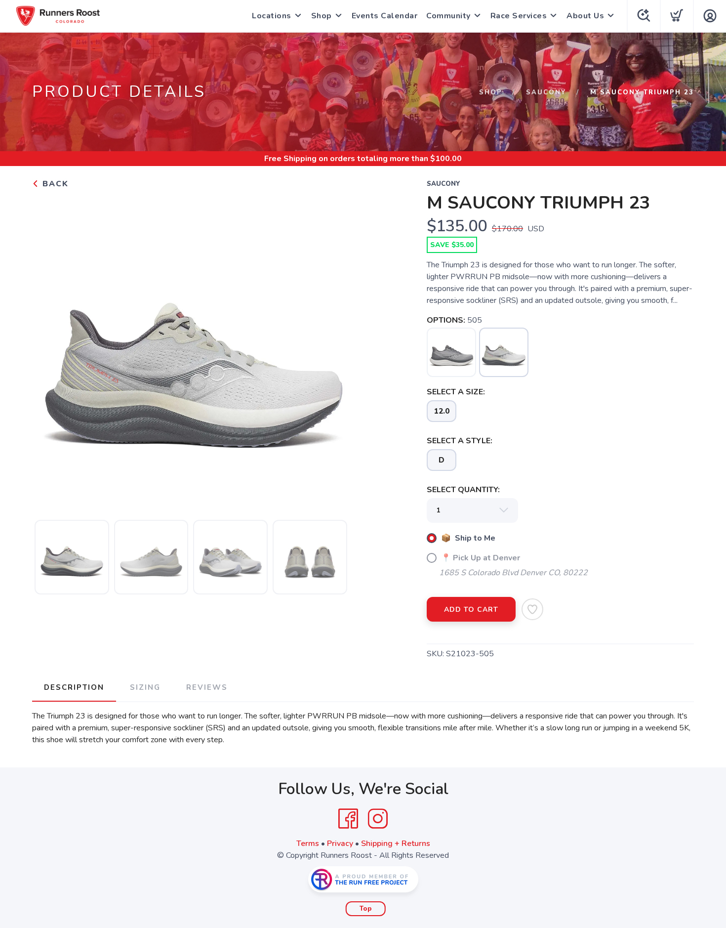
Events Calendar (385, 15)
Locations (271, 15)
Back (54, 183)
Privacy (340, 843)
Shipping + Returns (395, 843)
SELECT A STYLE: (459, 440)
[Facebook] (348, 819)
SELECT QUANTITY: (463, 489)
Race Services (518, 15)
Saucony (546, 92)
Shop (321, 15)
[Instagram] (378, 819)
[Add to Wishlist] (532, 609)
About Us (585, 15)
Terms (307, 843)
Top (366, 908)
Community (448, 15)
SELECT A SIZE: (456, 391)
